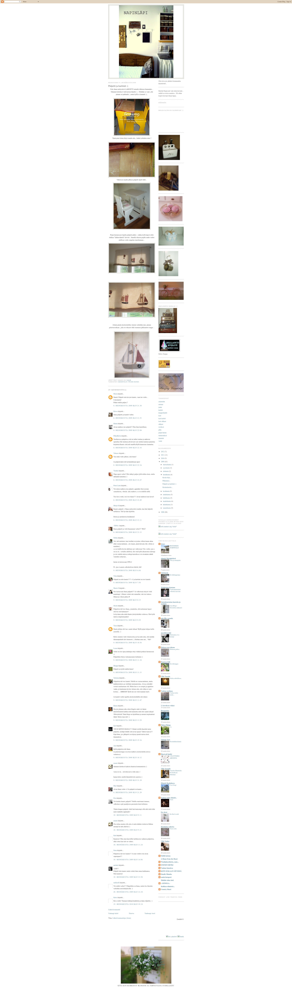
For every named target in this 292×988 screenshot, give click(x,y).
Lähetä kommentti (114, 909)
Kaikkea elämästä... (168, 886)
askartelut (122, 382)
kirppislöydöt (163, 413)
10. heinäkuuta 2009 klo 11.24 (128, 845)
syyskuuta (166, 468)
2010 (163, 458)
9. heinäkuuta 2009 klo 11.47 (127, 700)
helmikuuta (167, 504)
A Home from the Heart (169, 859)
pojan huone (133, 382)
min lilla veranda (167, 618)
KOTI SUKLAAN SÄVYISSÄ (171, 871)
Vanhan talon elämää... (169, 798)
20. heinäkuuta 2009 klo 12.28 (128, 892)
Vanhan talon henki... (174, 694)
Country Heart (166, 889)
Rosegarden (165, 710)
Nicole (115, 606)
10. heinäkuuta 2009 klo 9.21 (127, 830)
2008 (163, 512)
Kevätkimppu (174, 664)
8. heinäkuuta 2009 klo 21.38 (127, 406)
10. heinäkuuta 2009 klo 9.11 (127, 815)
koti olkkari (162, 421)
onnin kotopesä (166, 877)
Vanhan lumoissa (167, 868)
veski (160, 441)
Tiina (115, 576)
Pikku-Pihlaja (166, 725)
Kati (114, 835)
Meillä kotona (165, 856)
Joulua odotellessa (175, 678)
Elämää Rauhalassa (168, 783)
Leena (115, 648)
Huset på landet (166, 754)
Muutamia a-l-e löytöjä (174, 636)
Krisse (115, 411)
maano (115, 763)
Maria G (116, 588)
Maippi (115, 666)
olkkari (161, 424)
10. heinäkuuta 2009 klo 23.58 (128, 877)
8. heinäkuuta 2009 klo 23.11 (127, 520)
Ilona (115, 850)
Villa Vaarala (165, 676)
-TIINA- (116, 525)
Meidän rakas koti (167, 880)
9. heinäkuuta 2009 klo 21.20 (127, 792)
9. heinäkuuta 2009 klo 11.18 (127, 660)
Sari (114, 726)
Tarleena (116, 678)
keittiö (161, 410)
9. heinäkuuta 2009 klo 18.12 (127, 757)
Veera (115, 625)
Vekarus (116, 453)
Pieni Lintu (117, 485)
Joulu (171, 800)
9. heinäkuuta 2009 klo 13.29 (127, 720)
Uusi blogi (173, 785)
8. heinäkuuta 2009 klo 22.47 (127, 480)
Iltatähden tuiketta (167, 827)
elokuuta (166, 471)
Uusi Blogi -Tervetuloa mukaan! (176, 607)
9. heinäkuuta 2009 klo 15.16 (127, 740)
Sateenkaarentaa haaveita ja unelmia (170, 603)
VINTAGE (164, 573)
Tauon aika (173, 829)
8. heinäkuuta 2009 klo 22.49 (127, 500)
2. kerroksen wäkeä (167, 705)
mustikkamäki (166, 633)
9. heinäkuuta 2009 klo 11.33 (127, 672)
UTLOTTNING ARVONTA (175, 757)
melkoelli (116, 882)
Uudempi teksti (113, 913)
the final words (174, 814)
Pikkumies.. (166, 481)
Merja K (116, 505)
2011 (163, 455)
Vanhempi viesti (150, 913)
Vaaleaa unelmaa (167, 691)
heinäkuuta (166, 474)
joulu (160, 407)
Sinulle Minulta (166, 874)
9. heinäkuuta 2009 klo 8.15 (127, 600)
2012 (163, 451)
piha (160, 430)
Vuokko (116, 471)
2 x (171, 727)
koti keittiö (162, 418)
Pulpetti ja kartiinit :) (169, 484)
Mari (115, 786)
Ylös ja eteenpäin (175, 560)
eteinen (161, 404)
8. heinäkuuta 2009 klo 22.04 (127, 430)
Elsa (114, 798)
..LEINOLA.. (165, 883)
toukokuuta (167, 494)
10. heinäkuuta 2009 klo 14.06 (128, 859)
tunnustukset (163, 435)
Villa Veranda (166, 768)
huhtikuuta (166, 498)
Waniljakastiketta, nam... (170, 862)
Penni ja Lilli (165, 662)
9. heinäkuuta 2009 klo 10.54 (127, 642)
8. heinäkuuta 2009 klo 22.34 (127, 465)
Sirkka (115, 538)
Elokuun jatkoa (174, 649)
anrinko (115, 865)
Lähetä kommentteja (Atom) (122, 918)
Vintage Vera (165, 739)
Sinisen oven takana (168, 647)
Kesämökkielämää (175, 741)
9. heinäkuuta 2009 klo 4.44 (127, 570)
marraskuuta (167, 464)
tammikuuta (167, 508)
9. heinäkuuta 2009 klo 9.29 (127, 620)
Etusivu (131, 913)
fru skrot (164, 812)
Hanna (115, 423)
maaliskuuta (167, 501)
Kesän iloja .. (167, 477)
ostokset (161, 427)
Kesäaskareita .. (168, 487)
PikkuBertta (117, 436)
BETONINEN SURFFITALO (174, 547)
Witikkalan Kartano (168, 587)
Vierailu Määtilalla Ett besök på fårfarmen (176, 773)
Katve (115, 897)
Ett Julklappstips (175, 575)
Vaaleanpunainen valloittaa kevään (175, 590)
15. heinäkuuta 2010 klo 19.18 (128, 904)
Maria (115, 394)
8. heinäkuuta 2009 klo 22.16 (127, 448)
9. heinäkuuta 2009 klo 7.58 (127, 582)
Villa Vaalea (165, 841)
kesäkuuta (166, 491)
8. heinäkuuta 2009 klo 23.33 (127, 532)
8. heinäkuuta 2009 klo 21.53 (127, 418)
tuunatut (161, 438)
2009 (163, 461)
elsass (163, 544)
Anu (114, 746)
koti (160, 416)
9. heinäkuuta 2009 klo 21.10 (127, 780)
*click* (174, 526)
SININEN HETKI (167, 865)
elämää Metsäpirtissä (168, 558)
